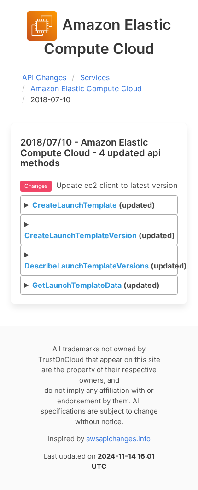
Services (95, 77)
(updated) (93, 205)
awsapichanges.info (118, 438)
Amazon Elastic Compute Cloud (86, 88)
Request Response (101, 238)
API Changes (44, 77)
